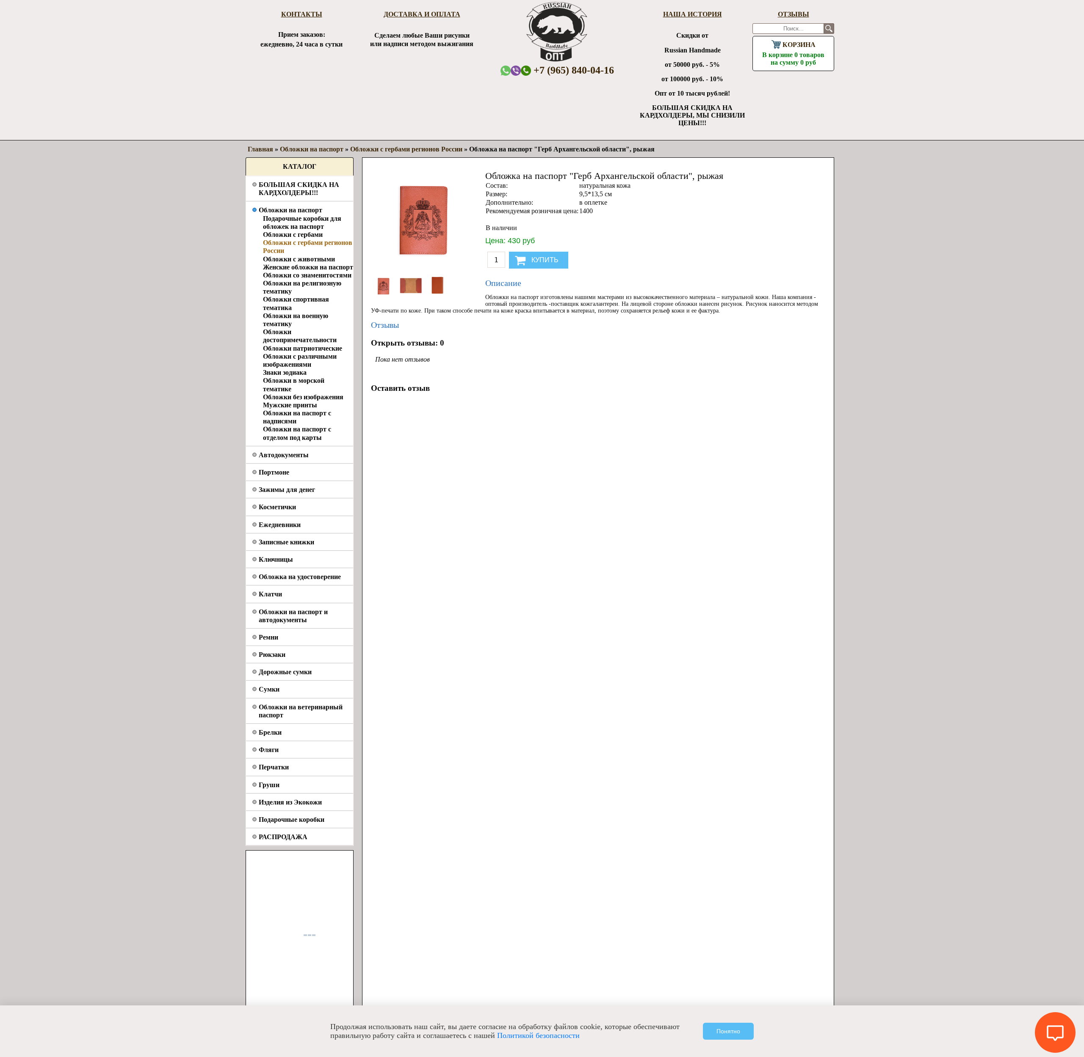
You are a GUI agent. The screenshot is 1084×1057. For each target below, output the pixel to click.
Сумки (269, 689)
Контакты (301, 14)
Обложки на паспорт (290, 210)
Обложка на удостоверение (300, 576)
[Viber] (516, 70)
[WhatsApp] (506, 70)
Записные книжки (286, 542)
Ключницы (276, 559)
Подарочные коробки (291, 819)
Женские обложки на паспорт (308, 267)
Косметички (277, 507)
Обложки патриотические (302, 348)
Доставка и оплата (422, 14)
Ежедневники (280, 524)
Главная (260, 149)
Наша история (692, 14)
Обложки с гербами (293, 234)
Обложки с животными (299, 259)
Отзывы (793, 14)
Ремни (268, 637)
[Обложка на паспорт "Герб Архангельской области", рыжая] (384, 296)
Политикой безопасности (538, 1035)
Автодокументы (284, 454)
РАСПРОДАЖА (283, 836)
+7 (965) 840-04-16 (572, 70)
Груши (269, 784)
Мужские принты (290, 405)
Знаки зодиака (285, 372)
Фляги (269, 749)
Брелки (270, 732)
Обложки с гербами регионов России (406, 149)
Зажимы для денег (287, 489)
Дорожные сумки (285, 671)
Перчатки (274, 767)
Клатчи (270, 594)
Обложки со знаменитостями (307, 275)
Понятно (728, 1031)
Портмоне (274, 472)
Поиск (829, 28)
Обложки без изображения (303, 397)
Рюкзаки (272, 654)
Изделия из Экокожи (290, 802)
